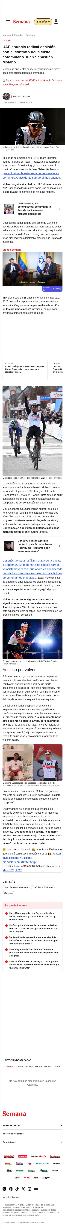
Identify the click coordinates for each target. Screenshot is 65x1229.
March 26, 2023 (12, 870)
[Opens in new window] (11, 1189)
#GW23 (56, 853)
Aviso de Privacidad (14, 1197)
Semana (7, 35)
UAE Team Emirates (43, 887)
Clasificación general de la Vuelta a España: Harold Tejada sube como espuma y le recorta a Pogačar (24, 369)
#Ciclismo (26, 857)
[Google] (4, 1189)
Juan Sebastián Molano (16, 887)
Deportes (18, 35)
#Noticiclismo (11, 857)
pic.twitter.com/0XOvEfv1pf (19, 862)
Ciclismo (30, 35)
